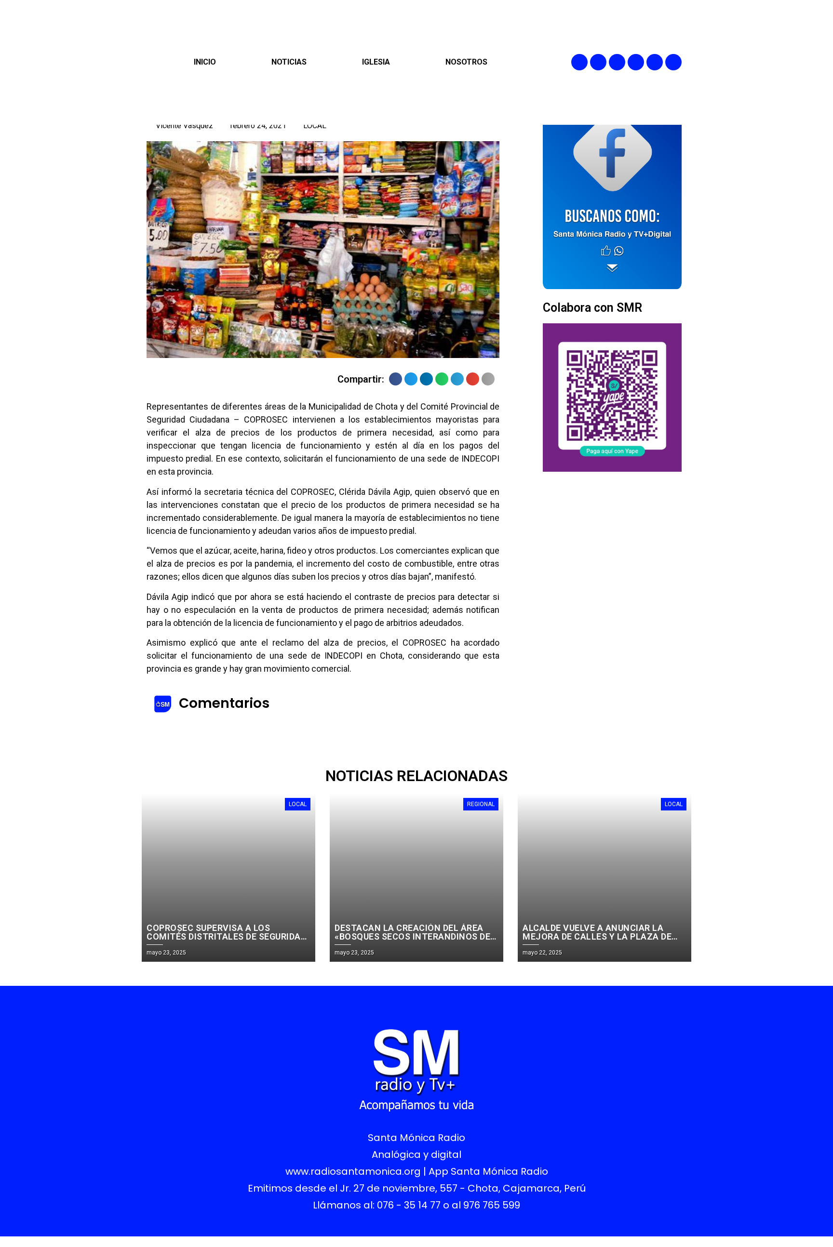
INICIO (205, 61)
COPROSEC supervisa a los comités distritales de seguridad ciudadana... (226, 936)
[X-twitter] (636, 62)
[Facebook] (579, 62)
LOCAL (314, 125)
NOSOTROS (466, 61)
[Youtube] (654, 62)
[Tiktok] (673, 62)
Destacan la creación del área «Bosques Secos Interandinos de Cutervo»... (412, 936)
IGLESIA (376, 61)
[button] (395, 378)
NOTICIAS (289, 61)
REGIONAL (481, 804)
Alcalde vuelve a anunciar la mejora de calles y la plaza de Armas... (597, 936)
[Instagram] (617, 62)
